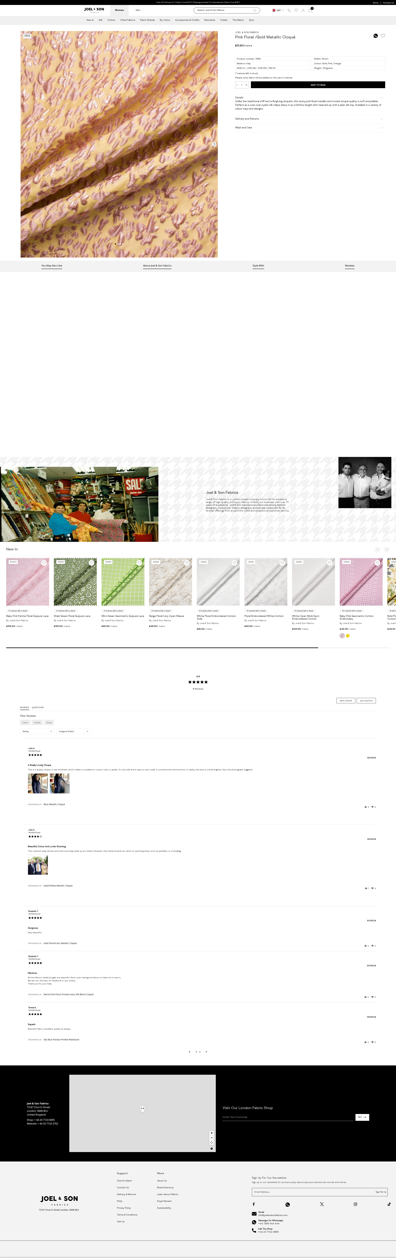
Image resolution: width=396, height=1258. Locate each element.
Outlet (223, 20)
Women (119, 10)
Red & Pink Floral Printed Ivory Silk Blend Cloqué (69, 994)
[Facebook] (254, 1204)
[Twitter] (322, 1204)
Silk (100, 20)
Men (138, 10)
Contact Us (388, 3)
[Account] (303, 10)
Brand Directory (165, 1188)
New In (90, 20)
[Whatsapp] (287, 1204)
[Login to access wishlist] (383, 35)
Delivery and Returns (247, 119)
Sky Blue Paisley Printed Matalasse (61, 1039)
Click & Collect (124, 1181)
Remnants (209, 20)
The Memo (238, 20)
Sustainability (164, 1208)
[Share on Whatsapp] (375, 35)
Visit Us (121, 1222)
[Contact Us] (289, 10)
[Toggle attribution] (211, 1148)
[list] (198, 784)
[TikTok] (389, 1204)
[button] (365, 807)
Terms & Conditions (127, 1215)
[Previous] (377, 549)
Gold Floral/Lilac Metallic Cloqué (60, 943)
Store (376, 3)
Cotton (111, 20)
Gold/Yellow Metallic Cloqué (58, 885)
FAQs (119, 1201)
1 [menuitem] (196, 1051)
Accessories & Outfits (187, 20)
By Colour (165, 20)
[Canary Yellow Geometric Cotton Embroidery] (347, 635)
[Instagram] (355, 1204)
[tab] (345, 700)
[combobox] (37, 731)
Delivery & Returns (126, 1194)
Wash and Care (243, 128)
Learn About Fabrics (167, 1194)
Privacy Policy (124, 1208)
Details (239, 98)
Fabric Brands (147, 20)
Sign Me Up (381, 1192)
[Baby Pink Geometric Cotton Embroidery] (342, 635)
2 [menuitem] (199, 1051)
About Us (162, 1181)
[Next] (387, 549)
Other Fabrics (127, 20)
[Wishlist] (296, 10)
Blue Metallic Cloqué (54, 804)
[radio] (25, 722)
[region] (142, 1113)
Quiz (251, 20)
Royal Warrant (164, 1201)
